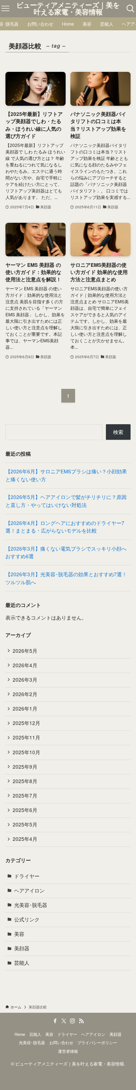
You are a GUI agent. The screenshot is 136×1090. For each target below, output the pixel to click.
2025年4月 (25, 838)
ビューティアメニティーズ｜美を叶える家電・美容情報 (68, 9)
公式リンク (27, 919)
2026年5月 (25, 650)
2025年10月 (26, 752)
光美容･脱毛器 (30, 905)
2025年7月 (25, 795)
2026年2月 (25, 694)
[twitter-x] (64, 1021)
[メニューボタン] (5, 8)
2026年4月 (25, 665)
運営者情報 (68, 1051)
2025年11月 (26, 737)
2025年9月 (25, 766)
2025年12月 (26, 723)
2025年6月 (25, 810)
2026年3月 (25, 679)
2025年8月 (25, 781)
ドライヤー (27, 876)
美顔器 (21, 948)
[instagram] (72, 1021)
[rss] (81, 1021)
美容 (19, 933)
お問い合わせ (61, 1042)
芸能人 (21, 962)
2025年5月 (25, 824)
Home (20, 1034)
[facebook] (55, 1021)
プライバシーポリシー (97, 1042)
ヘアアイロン (29, 890)
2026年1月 (25, 708)
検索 (118, 432)
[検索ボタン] (130, 8)
